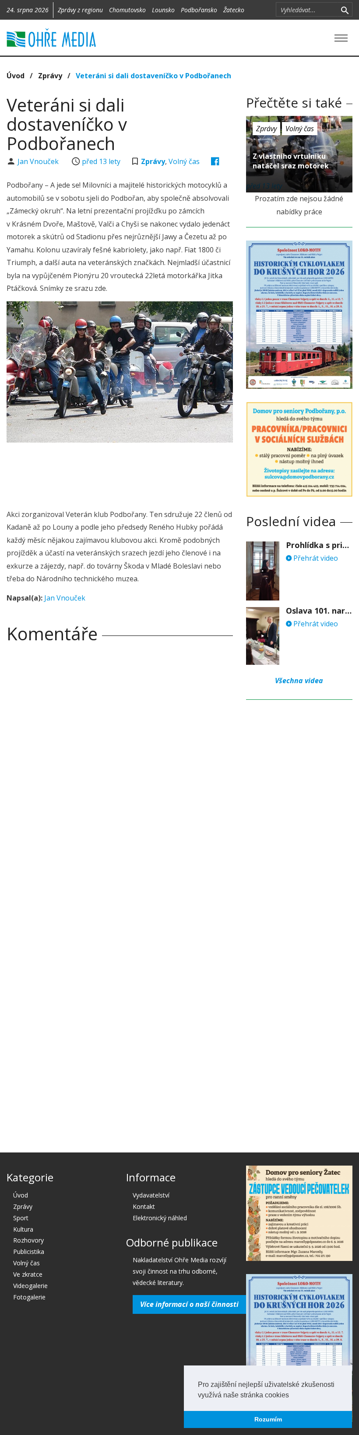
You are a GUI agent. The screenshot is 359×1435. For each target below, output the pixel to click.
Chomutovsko (127, 10)
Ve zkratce (27, 1274)
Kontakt (144, 1206)
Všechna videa (299, 680)
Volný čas (184, 161)
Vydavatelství (151, 1195)
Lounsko (163, 10)
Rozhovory (28, 1240)
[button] (292, 1395)
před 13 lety (101, 161)
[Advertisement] (166, 473)
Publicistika (28, 1251)
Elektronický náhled (160, 1218)
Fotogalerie (29, 1297)
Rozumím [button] (268, 1419)
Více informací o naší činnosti (189, 1304)
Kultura (23, 1229)
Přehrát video (315, 558)
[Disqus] (120, 772)
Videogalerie (30, 1285)
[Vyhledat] (345, 9)
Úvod (16, 75)
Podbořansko (199, 10)
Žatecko (233, 10)
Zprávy (50, 75)
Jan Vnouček (39, 161)
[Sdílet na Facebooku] (215, 161)
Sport (20, 1218)
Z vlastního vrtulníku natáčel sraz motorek (291, 161)
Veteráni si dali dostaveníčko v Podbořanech (153, 75)
